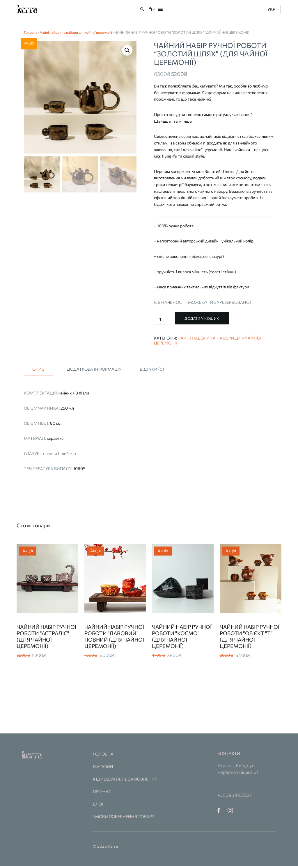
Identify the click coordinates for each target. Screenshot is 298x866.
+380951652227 (234, 795)
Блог (98, 803)
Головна (30, 32)
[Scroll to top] (286, 854)
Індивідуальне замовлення (125, 778)
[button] (127, 50)
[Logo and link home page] (27, 9)
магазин (103, 766)
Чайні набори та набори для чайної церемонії (76, 32)
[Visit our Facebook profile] (218, 809)
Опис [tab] (38, 369)
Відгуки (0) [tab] (152, 369)
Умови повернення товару (124, 816)
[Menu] (160, 9)
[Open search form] (142, 9)
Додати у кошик (202, 318)
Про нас (102, 791)
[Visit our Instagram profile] (230, 809)
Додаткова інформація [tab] (94, 369)
